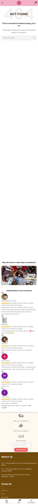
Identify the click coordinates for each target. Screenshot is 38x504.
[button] (3, 275)
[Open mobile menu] (2, 3)
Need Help (4, 497)
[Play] (19, 275)
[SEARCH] (34, 38)
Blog (2, 494)
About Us (4, 491)
